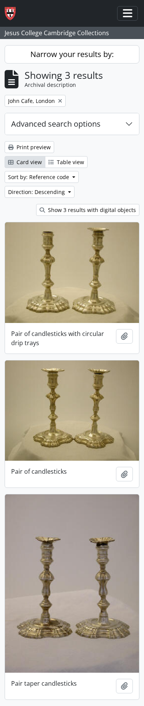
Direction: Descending (37, 192)
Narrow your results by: (72, 54)
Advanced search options (56, 124)
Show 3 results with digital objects (91, 210)
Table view (69, 162)
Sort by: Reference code (39, 177)
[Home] (13, 13)
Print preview (33, 147)
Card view (28, 162)
